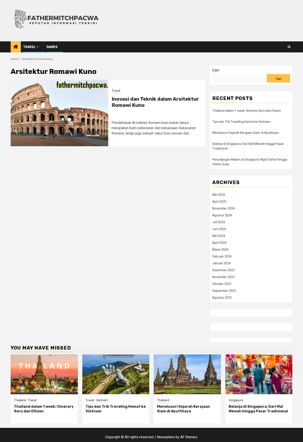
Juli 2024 (218, 222)
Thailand (20, 400)
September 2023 (224, 290)
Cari (215, 70)
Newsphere (166, 437)
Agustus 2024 (222, 215)
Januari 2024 (221, 263)
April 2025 (219, 201)
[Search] (289, 46)
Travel (116, 90)
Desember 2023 (223, 270)
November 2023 (223, 277)
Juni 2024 (219, 229)
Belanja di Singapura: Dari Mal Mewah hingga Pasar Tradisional (258, 408)
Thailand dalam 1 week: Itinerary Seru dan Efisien (246, 110)
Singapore (236, 400)
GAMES (51, 47)
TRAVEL (29, 47)
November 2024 (223, 208)
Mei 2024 (218, 236)
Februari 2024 (222, 256)
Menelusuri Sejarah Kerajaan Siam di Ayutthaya (245, 133)
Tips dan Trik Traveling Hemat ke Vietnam (241, 121)
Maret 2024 (220, 249)
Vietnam (102, 400)
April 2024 (219, 242)
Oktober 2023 (221, 284)
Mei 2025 (218, 194)
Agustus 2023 (222, 297)
